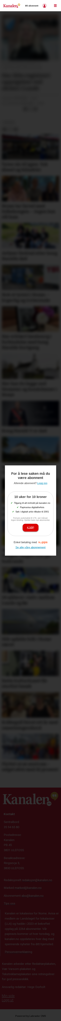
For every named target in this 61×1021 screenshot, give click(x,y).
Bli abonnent (31, 6)
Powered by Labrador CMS (30, 1016)
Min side (8, 996)
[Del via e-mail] (35, 109)
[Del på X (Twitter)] (30, 109)
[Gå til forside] (12, 5)
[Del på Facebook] (25, 109)
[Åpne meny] (55, 5)
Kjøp (30, 527)
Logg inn (44, 6)
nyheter (8, 122)
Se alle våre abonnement (30, 547)
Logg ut (8, 1000)
